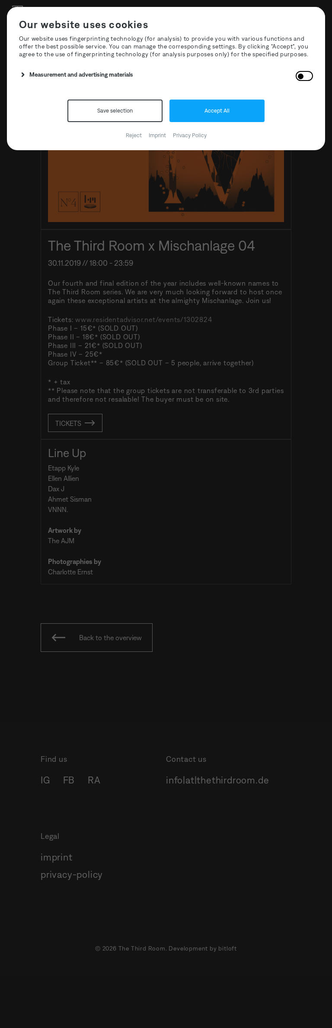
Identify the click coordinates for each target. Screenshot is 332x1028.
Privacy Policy (190, 135)
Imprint (157, 135)
